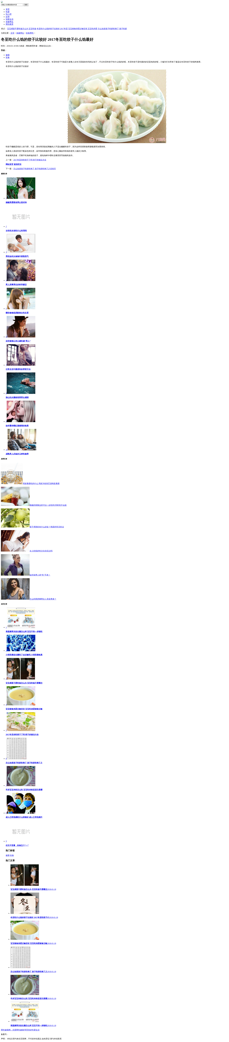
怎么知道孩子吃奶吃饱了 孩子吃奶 (112, 29)
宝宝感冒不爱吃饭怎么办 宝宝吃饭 (21, 29)
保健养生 (9, 22)
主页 (12, 33)
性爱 (8, 12)
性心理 (8, 14)
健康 (8, 55)
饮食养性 (30, 33)
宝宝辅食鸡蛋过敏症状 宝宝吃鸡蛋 (82, 29)
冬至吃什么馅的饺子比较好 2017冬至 (52, 29)
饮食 (8, 57)
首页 (8, 9)
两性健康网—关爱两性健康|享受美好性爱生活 (20, 1030)
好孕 (8, 17)
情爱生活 (9, 19)
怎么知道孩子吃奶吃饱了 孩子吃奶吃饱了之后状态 (34, 169)
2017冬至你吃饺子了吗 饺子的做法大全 (29, 160)
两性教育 (9, 24)
